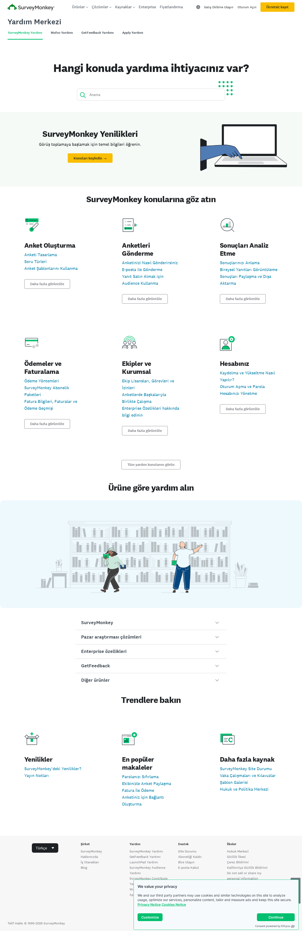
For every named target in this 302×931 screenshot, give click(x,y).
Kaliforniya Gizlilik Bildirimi (247, 867)
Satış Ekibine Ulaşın (218, 7)
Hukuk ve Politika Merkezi (244, 789)
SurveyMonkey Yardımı (146, 851)
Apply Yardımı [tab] (132, 32)
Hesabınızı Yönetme (238, 393)
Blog (84, 867)
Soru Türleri (35, 261)
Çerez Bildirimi (238, 862)
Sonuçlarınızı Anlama (240, 262)
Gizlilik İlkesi (236, 857)
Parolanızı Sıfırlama (140, 776)
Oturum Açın (247, 7)
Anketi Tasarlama (40, 254)
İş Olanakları (90, 862)
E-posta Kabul (188, 867)
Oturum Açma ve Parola (242, 386)
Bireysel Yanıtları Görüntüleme (248, 269)
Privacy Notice (149, 904)
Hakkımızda (89, 857)
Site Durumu (187, 851)
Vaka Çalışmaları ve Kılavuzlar (248, 775)
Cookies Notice (174, 904)
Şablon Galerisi (234, 782)
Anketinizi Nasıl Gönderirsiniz (150, 262)
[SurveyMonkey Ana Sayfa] (31, 7)
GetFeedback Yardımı (145, 857)
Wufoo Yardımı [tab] (62, 32)
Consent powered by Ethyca (272, 926)
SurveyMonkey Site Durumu (246, 768)
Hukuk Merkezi (238, 851)
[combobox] (45, 848)
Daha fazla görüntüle (47, 284)
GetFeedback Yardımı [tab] (97, 32)
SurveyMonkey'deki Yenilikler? (52, 768)
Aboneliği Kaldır (190, 857)
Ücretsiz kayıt (277, 7)
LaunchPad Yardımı (144, 862)
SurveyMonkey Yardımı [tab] (25, 32)
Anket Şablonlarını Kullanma (51, 268)
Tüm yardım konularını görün (151, 464)
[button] (151, 623)
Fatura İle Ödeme (138, 790)
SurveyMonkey (91, 851)
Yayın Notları (36, 775)
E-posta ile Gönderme (142, 269)
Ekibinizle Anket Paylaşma (146, 783)
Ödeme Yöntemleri (41, 381)
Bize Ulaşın (186, 862)
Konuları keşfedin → (90, 158)
